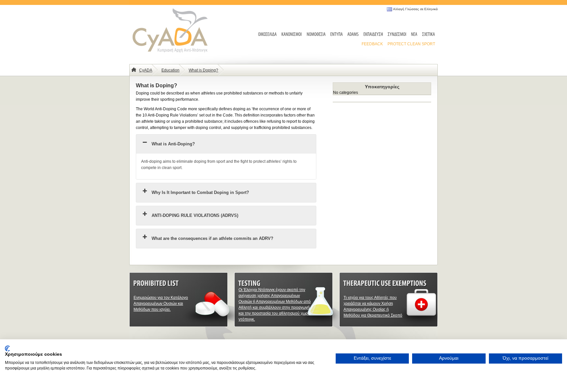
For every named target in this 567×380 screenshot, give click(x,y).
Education (170, 70)
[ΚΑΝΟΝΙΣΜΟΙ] (292, 34)
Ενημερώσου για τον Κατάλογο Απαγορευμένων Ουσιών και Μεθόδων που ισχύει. (161, 303)
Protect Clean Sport (411, 44)
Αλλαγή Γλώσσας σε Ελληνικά (415, 9)
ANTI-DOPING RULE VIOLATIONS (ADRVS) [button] (195, 215)
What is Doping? (203, 70)
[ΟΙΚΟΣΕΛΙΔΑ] (267, 34)
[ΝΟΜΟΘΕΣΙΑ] (316, 34)
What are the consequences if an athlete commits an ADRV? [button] (212, 238)
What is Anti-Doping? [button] (173, 143)
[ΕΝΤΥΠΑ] (336, 34)
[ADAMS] (353, 34)
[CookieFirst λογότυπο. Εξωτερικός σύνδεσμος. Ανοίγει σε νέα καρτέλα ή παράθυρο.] (7, 348)
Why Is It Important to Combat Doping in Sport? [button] (200, 192)
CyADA (145, 70)
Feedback (372, 44)
